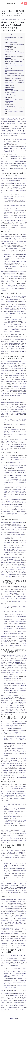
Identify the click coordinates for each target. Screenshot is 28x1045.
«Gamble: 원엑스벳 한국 (10, 47)
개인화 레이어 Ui (8, 68)
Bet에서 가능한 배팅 (9, 85)
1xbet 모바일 (23, 252)
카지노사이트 (8, 94)
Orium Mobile (11, 3)
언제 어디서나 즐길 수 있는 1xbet (12, 51)
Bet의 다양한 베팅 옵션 (10, 87)
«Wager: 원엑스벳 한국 (10, 106)
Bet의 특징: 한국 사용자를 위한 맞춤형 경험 (14, 80)
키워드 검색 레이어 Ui (9, 49)
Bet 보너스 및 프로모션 (10, 63)
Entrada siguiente (14, 1018)
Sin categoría (5, 16)
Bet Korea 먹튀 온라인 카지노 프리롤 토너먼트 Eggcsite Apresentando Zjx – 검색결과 (14, 75)
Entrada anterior (14, 1015)
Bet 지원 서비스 (8, 97)
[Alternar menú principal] (25, 3)
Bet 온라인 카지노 (9, 89)
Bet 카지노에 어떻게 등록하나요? (12, 42)
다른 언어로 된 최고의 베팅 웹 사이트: (13, 78)
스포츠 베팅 (7, 102)
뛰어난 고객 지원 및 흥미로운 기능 (12, 96)
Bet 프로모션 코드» (9, 41)
